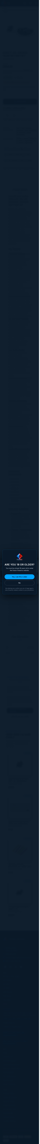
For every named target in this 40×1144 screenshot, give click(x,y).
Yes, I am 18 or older (19, 577)
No (19, 583)
